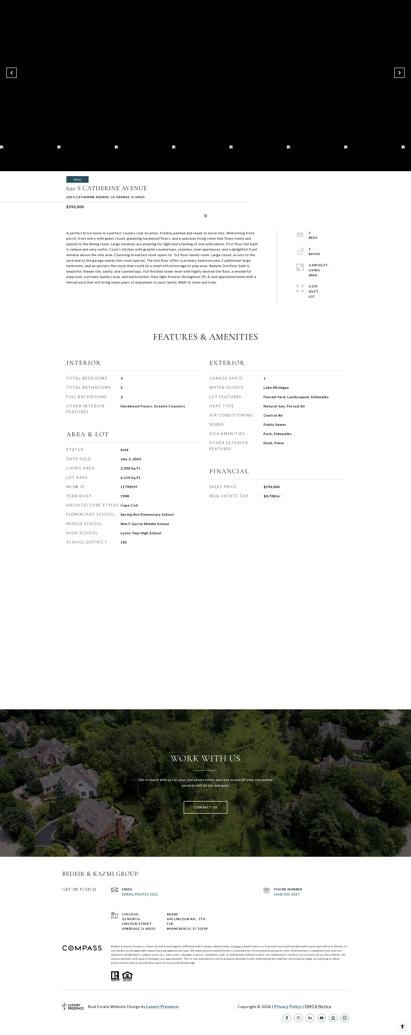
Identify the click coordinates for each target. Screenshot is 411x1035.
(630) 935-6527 (287, 894)
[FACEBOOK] (287, 1018)
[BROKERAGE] (344, 1018)
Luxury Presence (162, 1006)
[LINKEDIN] (310, 1018)
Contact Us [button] (205, 807)
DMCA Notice (318, 1006)
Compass (237, 946)
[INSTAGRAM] (298, 1018)
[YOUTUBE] (321, 1018)
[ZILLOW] (333, 1018)
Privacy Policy (288, 1006)
